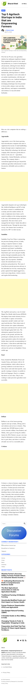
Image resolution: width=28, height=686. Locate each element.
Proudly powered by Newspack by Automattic (12, 681)
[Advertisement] (14, 111)
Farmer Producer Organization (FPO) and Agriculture (13, 606)
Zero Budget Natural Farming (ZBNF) (12, 611)
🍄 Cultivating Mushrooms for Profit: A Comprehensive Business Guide (12, 583)
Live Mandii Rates (7, 667)
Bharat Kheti (13, 4)
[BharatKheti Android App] (8, 545)
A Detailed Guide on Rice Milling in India (13, 617)
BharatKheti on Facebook (8, 548)
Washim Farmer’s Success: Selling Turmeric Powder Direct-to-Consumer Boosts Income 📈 (13, 575)
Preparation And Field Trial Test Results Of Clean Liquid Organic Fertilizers (13, 628)
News (3, 10)
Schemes (3, 564)
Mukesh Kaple (10, 30)
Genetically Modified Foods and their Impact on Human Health (13, 601)
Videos (3, 566)
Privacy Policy (6, 672)
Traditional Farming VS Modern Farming (13, 596)
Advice (3, 558)
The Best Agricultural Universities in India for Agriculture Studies (10, 590)
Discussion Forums (14, 533)
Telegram (3, 551)
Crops (3, 560)
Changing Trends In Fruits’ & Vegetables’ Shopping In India (12, 622)
